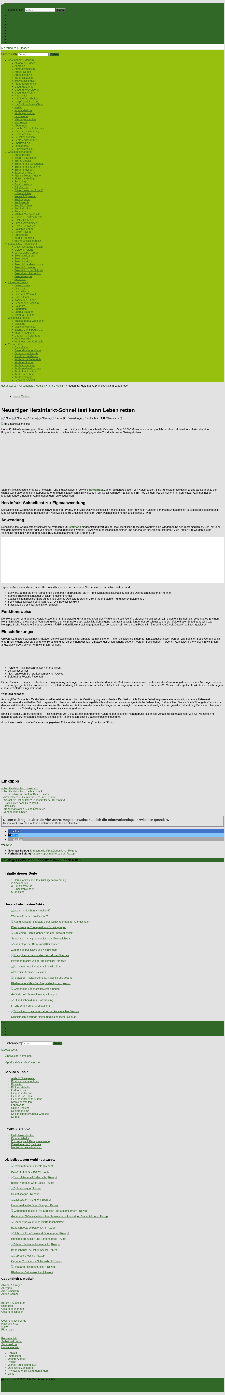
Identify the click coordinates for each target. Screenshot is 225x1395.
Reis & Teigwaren (24, 226)
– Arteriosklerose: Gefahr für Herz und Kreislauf (28, 797)
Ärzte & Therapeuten (23, 1078)
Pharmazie (20, 125)
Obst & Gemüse (23, 220)
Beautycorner (22, 285)
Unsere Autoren (17, 1358)
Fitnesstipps (21, 291)
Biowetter (16, 1084)
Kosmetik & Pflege (25, 300)
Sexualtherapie (23, 276)
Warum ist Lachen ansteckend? (29, 916)
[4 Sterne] (43, 418)
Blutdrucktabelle (23, 77)
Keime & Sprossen (25, 196)
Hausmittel (20, 95)
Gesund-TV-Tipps (21, 1096)
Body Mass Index (24, 80)
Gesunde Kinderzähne (27, 350)
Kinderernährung (24, 362)
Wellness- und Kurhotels (28, 341)
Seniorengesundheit (26, 140)
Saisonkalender (23, 229)
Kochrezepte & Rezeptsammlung (30, 1141)
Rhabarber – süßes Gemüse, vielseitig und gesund (40, 983)
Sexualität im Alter (25, 267)
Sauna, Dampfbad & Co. (28, 329)
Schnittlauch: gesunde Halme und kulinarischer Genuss (43, 1017)
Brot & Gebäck (22, 160)
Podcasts (13, 42)
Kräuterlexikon (22, 208)
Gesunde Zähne (23, 86)
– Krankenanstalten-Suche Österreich (23, 809)
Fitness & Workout (25, 294)
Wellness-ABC (23, 338)
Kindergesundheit (24, 113)
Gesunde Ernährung (20, 21)
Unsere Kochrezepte (20, 24)
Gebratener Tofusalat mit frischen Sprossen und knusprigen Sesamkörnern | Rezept (59, 1216)
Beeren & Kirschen (25, 157)
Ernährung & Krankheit (27, 166)
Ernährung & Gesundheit (28, 163)
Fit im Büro (20, 288)
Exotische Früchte (25, 172)
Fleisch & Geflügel (25, 178)
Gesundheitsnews (21, 1093)
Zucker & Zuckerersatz (27, 240)
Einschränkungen (24, 889)
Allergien (19, 66)
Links (11, 1373)
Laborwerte (21, 116)
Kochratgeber (22, 199)
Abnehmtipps (22, 154)
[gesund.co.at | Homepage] (10, 4)
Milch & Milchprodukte (27, 214)
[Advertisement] (100, 460)
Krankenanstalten (21, 1102)
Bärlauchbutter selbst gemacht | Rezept (34, 1250)
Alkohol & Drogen (24, 63)
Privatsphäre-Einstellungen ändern (28, 1370)
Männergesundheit (25, 119)
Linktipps (19, 892)
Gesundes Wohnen (25, 92)
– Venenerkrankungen (14, 812)
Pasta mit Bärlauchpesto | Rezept (30, 1171)
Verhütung (20, 279)
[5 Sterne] (56, 418)
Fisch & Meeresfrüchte (27, 175)
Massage (19, 323)
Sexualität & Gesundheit (28, 264)
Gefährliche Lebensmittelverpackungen (34, 994)
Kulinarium (20, 211)
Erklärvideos (18, 1090)
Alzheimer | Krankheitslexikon (28, 972)
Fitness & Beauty (18, 33)
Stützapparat (21, 146)
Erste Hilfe (7, 1305)
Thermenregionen (24, 332)
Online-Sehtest (20, 1108)
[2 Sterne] (18, 418)
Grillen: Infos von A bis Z (28, 190)
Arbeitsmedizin (23, 74)
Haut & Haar (21, 297)
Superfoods (21, 234)
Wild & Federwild (24, 237)
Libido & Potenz (23, 249)
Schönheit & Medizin (26, 303)
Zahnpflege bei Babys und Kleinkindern (34, 949)
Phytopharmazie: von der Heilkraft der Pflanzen (38, 961)
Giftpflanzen (21, 187)
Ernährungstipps (24, 169)
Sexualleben (21, 258)
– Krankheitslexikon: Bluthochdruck (21, 791)
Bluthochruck (95, 489)
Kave (9, 845)
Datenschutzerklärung (21, 1367)
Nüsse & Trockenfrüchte (28, 217)
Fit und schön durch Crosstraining (31, 1005)
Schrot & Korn (22, 231)
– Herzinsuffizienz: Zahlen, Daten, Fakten (25, 794)
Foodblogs (20, 181)
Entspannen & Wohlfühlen (29, 320)
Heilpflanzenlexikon (26, 101)
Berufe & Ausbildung (13, 1302)
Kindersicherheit (24, 374)
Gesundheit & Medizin (21, 18)
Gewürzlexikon (23, 184)
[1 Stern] (6, 418)
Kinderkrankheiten (25, 371)
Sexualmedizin (23, 261)
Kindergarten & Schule (27, 368)
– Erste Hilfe (8, 806)
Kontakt (12, 1353)
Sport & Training (23, 312)
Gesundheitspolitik (12, 1311)
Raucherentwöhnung (26, 131)
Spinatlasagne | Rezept (25, 1194)
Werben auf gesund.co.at (22, 1364)
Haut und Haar (9, 1323)
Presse (12, 1361)
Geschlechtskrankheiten (28, 246)
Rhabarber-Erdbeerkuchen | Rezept (32, 1272)
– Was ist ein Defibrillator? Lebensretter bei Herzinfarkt (33, 800)
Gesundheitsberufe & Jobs (26, 1099)
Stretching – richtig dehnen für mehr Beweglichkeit (40, 938)
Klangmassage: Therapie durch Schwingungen (38, 927)
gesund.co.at (8, 385)
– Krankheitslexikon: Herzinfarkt (19, 788)
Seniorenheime (20, 1111)
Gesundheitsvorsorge (27, 89)
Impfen (18, 107)
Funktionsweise (23, 886)
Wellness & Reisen (19, 36)
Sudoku (15, 1116)
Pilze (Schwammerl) (26, 223)
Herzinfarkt (74, 527)
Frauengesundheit (25, 83)
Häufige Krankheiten (26, 98)
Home (11, 15)
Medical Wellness (24, 326)
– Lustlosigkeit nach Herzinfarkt (19, 803)
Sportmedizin (22, 143)
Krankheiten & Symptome (26, 1144)
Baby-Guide (21, 347)
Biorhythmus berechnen (25, 1081)
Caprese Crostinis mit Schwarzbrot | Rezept (36, 1261)
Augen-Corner (22, 71)
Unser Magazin (17, 27)
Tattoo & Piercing (24, 314)
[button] (14, 831)
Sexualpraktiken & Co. (27, 273)
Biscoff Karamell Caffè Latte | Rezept (32, 1182)
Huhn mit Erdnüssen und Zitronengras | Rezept (38, 1238)
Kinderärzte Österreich (27, 359)
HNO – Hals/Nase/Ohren (28, 104)
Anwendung (21, 883)
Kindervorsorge (23, 377)
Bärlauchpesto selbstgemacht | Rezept (33, 1227)
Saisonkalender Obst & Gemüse (30, 1113)
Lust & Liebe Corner (26, 252)
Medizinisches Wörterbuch (26, 1147)
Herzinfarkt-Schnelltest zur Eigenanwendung (40, 880)
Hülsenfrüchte (22, 193)
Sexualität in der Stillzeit (28, 270)
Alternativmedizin (24, 69)
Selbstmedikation (24, 137)
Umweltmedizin (23, 149)
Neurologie (21, 122)
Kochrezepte (21, 202)
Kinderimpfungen (24, 365)
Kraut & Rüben (23, 205)
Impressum (14, 1355)
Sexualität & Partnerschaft (23, 30)
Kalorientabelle (20, 1138)
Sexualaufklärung (24, 255)
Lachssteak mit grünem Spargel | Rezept (34, 1205)
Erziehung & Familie (26, 353)
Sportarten (20, 309)
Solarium (19, 306)
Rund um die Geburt (26, 356)
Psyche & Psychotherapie (29, 128)
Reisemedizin (22, 134)
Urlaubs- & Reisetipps (27, 335)
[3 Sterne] (31, 418)
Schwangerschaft (24, 380)
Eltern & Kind (15, 39)
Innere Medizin (23, 110)
